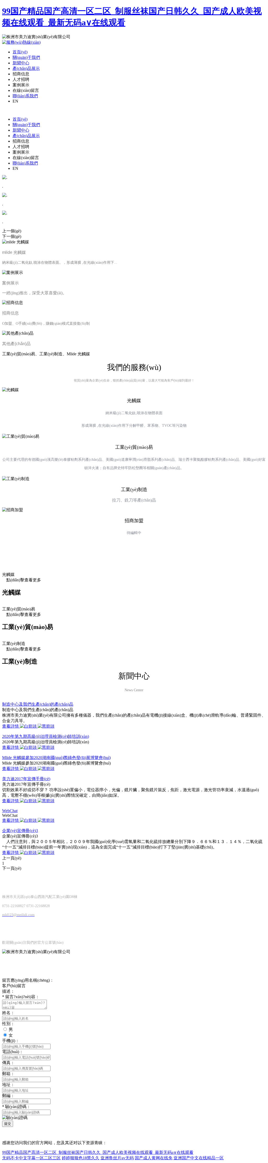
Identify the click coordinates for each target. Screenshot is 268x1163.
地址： (8, 1084)
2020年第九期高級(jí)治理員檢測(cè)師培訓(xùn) (45, 736)
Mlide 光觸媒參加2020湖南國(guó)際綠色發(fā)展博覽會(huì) (56, 757)
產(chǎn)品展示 (26, 68)
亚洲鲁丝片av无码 (117, 1158)
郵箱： (8, 1073)
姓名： (8, 1012)
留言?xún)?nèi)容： (21, 997)
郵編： (8, 1095)
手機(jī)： (10, 1040)
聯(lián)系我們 (25, 96)
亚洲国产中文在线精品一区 (199, 1158)
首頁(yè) (20, 52)
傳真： (8, 1062)
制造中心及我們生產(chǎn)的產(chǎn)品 (37, 704)
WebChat (10, 810)
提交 (7, 1124)
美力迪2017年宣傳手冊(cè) (26, 779)
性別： (8, 1023)
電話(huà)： (12, 1051)
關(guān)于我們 (26, 57)
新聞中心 (21, 63)
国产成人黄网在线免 (153, 1158)
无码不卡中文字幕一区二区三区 (31, 1158)
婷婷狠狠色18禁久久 (80, 1158)
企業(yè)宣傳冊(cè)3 (20, 830)
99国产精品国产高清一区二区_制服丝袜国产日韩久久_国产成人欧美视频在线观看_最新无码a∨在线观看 (97, 1152)
